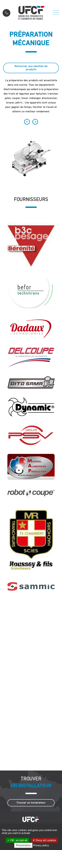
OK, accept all (18, 840)
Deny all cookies (45, 840)
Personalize (23, 845)
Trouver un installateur (31, 802)
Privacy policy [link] (41, 845)
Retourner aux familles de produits (31, 68)
